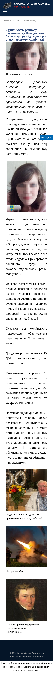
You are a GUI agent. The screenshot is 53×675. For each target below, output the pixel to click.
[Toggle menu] (5, 11)
